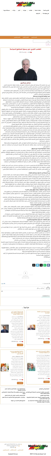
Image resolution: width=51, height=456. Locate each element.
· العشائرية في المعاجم (44, 388)
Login (2, 283)
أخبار (19, 10)
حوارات (24, 10)
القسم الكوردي (17, 37)
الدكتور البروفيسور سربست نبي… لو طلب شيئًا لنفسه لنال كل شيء (16, 352)
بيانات (13, 10)
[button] (48, 265)
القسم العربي (34, 37)
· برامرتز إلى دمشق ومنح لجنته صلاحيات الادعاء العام (14, 397)
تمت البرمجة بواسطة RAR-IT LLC (38, 454)
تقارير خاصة (46, 10)
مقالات (30, 10)
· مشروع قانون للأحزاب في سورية (18, 400)
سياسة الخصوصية (13, 454)
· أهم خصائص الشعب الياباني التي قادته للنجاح (15, 395)
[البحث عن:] (41, 41)
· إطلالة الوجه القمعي (45, 395)
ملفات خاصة (38, 10)
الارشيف (38, 13)
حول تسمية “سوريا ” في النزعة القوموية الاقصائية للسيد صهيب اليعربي (17, 313)
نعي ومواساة (46, 13)
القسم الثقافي (26, 37)
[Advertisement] (25, 25)
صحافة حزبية (7, 10)
